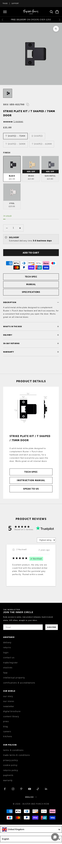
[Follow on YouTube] (29, 788)
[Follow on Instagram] (13, 788)
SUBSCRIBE (51, 627)
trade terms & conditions (16, 755)
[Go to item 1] (7, 93)
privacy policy (10, 760)
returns (7, 647)
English (29, 797)
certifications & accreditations (19, 683)
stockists (7, 668)
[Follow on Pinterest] (21, 788)
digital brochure (11, 711)
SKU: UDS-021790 (13, 104)
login (6, 653)
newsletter (8, 706)
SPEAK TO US (31, 488)
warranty (7, 780)
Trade (5, 3)
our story (8, 696)
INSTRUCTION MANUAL (31, 480)
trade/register (10, 663)
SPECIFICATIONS (31, 292)
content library (11, 716)
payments (8, 775)
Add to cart (31, 252)
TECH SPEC (31, 277)
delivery (7, 642)
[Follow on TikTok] (37, 788)
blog (5, 726)
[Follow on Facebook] (4, 788)
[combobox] (31, 829)
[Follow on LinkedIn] (46, 788)
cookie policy (10, 765)
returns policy (10, 770)
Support (15, 3)
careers (7, 731)
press (6, 721)
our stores (8, 701)
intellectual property (14, 678)
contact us (8, 657)
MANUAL (31, 284)
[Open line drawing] (31, 409)
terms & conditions (13, 750)
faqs (5, 673)
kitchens (7, 736)
